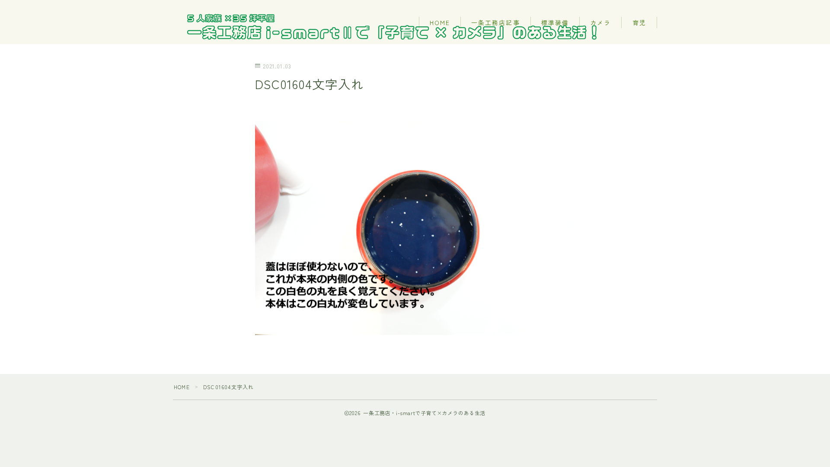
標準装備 (555, 22)
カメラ (600, 22)
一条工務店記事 (495, 22)
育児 (639, 22)
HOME (440, 22)
